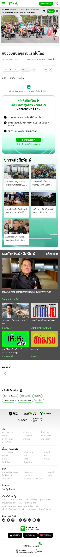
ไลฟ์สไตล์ (5, 457)
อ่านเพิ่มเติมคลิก (12, 12)
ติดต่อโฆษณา (40, 504)
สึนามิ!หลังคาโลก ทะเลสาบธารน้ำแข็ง (14, 316)
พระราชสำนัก (7, 428)
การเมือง (5, 431)
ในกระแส (44, 428)
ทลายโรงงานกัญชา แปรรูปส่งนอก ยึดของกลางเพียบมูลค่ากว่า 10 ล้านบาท (15, 178)
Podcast (46, 454)
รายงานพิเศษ (7, 447)
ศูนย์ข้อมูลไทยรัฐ (8, 498)
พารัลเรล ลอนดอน (26, 395)
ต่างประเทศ (41, 59)
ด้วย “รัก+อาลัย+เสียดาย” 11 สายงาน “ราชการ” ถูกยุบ (15, 345)
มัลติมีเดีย (26, 457)
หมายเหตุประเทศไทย (40, 322)
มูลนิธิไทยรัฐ (41, 495)
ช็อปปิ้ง (5, 480)
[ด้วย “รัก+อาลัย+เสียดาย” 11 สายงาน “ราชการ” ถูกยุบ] (15, 333)
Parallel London (9, 395)
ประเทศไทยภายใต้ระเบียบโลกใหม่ (43, 315)
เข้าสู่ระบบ (48, 137)
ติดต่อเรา (29, 504)
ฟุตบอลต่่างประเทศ (9, 467)
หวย (44, 451)
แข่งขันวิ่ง (37, 390)
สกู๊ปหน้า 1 (6, 322)
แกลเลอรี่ (5, 474)
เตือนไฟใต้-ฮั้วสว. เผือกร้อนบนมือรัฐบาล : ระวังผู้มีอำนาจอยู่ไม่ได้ (26, 286)
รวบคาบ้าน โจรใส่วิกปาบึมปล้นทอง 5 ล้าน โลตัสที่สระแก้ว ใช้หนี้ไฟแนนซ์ (42, 178)
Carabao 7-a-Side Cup (32, 474)
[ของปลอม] (44, 333)
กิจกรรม (5, 495)
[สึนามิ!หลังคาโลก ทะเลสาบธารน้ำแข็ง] (15, 304)
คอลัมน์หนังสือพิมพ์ (17, 248)
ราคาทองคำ (45, 434)
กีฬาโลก (25, 470)
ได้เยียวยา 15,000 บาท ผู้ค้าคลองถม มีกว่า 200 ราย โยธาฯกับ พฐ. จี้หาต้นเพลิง (43, 206)
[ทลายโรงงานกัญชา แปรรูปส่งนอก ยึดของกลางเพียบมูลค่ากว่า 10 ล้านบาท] (16, 166)
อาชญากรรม (7, 434)
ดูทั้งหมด (51, 248)
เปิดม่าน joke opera (10, 390)
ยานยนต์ (25, 434)
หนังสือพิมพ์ (31, 59)
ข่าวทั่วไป (40, 395)
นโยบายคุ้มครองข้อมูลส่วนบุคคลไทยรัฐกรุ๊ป (18, 501)
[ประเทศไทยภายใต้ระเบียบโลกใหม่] (44, 304)
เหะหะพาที (6, 351)
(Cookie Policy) (32, 12)
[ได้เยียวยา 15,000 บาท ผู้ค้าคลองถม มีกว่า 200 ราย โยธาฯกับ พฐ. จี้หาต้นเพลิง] (43, 193)
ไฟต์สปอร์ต (6, 470)
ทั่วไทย (24, 428)
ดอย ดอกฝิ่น (25, 390)
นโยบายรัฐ (26, 431)
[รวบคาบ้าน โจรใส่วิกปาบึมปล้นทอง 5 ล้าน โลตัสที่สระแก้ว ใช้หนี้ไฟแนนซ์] (43, 166)
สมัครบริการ (46, 4)
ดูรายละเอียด (18, 137)
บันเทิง (4, 451)
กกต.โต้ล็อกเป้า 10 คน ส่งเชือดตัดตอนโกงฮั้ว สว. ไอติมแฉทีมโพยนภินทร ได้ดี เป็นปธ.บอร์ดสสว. (15, 233)
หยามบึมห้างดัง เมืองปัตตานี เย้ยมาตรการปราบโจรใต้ (16, 205)
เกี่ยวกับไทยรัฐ (29, 495)
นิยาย (4, 454)
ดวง (24, 451)
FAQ (18, 498)
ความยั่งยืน (6, 437)
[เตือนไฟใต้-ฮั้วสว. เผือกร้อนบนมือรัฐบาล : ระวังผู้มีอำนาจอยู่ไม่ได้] (30, 268)
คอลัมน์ (45, 447)
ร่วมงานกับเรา (16, 495)
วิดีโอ (25, 454)
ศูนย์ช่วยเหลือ (27, 498)
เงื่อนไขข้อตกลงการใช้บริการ (13, 504)
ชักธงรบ (34, 351)
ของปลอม (34, 344)
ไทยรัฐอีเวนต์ (7, 484)
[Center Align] (57, 11)
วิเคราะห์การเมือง (9, 294)
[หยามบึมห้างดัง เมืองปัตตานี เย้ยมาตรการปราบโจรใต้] (16, 193)
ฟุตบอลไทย (26, 467)
